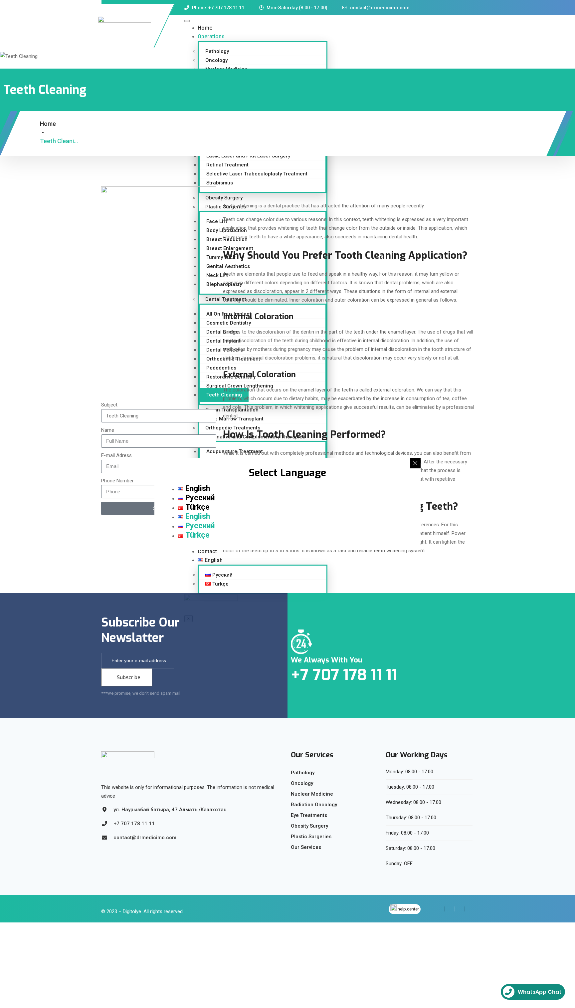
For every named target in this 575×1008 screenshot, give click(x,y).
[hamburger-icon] (187, 21)
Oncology (216, 60)
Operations (211, 36)
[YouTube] (469, 908)
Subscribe (128, 677)
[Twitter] (449, 908)
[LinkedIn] (459, 908)
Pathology (217, 51)
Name (107, 430)
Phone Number (117, 481)
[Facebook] (439, 908)
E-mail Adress (116, 455)
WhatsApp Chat (539, 992)
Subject (109, 405)
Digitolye (132, 911)
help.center (408, 908)
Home (205, 28)
